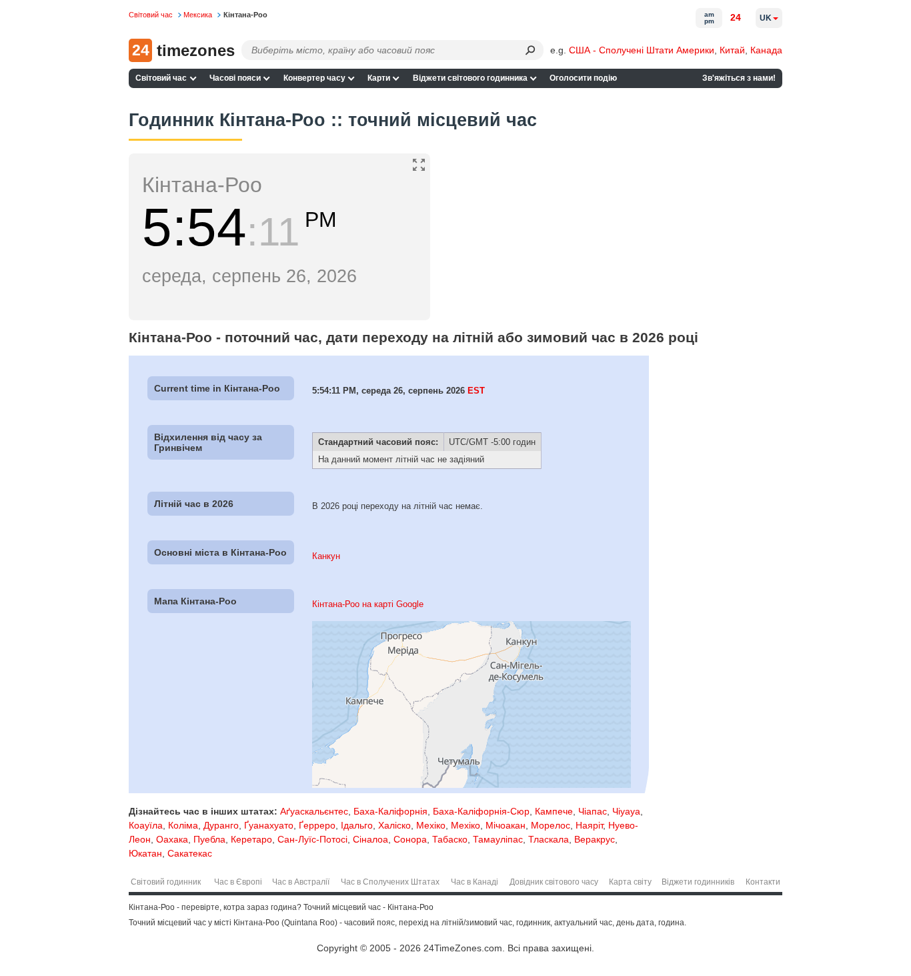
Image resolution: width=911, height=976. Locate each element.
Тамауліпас (498, 839)
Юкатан (145, 853)
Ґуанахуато (268, 825)
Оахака (172, 839)
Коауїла (146, 825)
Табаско (450, 839)
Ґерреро (317, 825)
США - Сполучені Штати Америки (641, 50)
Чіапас (592, 811)
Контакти (763, 882)
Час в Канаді (474, 882)
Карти (378, 78)
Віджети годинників (698, 882)
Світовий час (161, 78)
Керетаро (251, 839)
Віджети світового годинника (470, 78)
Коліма (183, 825)
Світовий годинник (166, 882)
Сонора (410, 839)
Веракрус (594, 839)
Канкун (326, 556)
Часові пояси (235, 78)
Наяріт (589, 825)
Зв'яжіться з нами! (739, 78)
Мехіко (430, 825)
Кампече (554, 811)
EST (476, 391)
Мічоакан (506, 825)
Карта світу (630, 882)
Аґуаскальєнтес (314, 811)
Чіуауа (626, 811)
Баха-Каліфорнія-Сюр (481, 811)
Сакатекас (189, 853)
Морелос (550, 825)
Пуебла (209, 839)
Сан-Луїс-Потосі (312, 839)
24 (735, 17)
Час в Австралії (300, 882)
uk (766, 18)
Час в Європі (238, 882)
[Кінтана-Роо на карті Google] (471, 785)
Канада (766, 50)
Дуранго (221, 825)
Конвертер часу (314, 78)
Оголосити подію (583, 78)
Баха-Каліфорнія (390, 811)
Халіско (394, 825)
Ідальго (357, 825)
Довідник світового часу (554, 882)
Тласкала (548, 839)
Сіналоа (370, 839)
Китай (732, 50)
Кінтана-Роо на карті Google (367, 604)
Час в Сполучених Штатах (390, 882)
